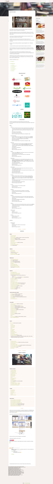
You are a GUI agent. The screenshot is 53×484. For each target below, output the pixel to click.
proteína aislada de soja (14, 264)
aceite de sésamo (13, 316)
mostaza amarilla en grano (14, 334)
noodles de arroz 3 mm (14, 311)
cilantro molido (13, 325)
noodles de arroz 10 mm (14, 310)
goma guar (12, 263)
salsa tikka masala (13, 308)
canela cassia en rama (13, 332)
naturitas (17, 252)
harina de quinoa (13, 239)
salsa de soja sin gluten (14, 303)
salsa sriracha (13, 305)
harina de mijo (13, 238)
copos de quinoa (13, 297)
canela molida (12, 333)
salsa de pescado (13, 304)
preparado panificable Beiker (14, 244)
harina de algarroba (13, 235)
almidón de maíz (13, 253)
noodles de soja (13, 313)
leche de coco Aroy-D (13, 309)
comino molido (13, 326)
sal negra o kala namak (14, 335)
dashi (11, 315)
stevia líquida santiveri (14, 272)
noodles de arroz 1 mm (14, 312)
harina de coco (13, 241)
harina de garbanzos (13, 237)
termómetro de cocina (13, 373)
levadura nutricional (13, 341)
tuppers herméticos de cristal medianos (16, 405)
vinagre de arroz (13, 306)
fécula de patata (13, 250)
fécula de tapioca (13, 251)
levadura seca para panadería (14, 342)
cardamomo (12, 330)
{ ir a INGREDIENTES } (12, 63)
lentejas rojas (12, 314)
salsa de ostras (13, 307)
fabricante (21, 305)
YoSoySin (7, 1)
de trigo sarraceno (14, 298)
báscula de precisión (13, 371)
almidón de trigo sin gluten (14, 254)
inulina (12, 260)
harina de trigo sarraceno (14, 242)
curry (11, 328)
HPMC (12, 261)
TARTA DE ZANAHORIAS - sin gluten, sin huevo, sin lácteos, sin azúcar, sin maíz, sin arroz (40, 63)
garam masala (12, 327)
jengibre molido (13, 331)
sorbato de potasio (13, 343)
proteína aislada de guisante (14, 265)
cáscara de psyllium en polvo (14, 259)
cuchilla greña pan (13, 372)
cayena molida (13, 329)
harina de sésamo (13, 243)
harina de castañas (13, 236)
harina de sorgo (13, 240)
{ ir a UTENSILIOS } (12, 61)
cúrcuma (12, 324)
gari (11, 245)
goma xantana (12, 262)
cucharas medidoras (13, 370)
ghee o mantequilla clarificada (15, 317)
